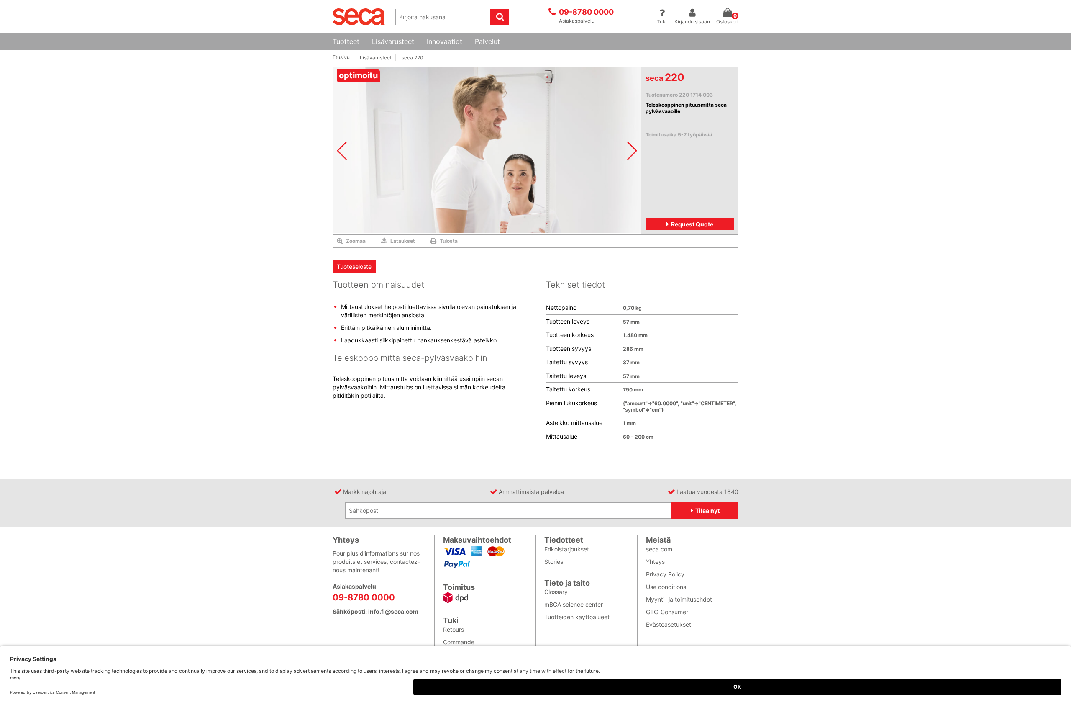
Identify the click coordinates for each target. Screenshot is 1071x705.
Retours (453, 629)
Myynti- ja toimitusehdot (679, 599)
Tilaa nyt (707, 510)
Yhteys (655, 561)
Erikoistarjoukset (566, 549)
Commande (458, 642)
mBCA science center (573, 604)
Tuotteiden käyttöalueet (577, 616)
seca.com (659, 549)
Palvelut (487, 42)
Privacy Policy (665, 574)
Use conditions (666, 586)
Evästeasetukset (668, 624)
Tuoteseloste (354, 266)
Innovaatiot (444, 42)
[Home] (359, 16)
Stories (553, 561)
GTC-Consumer (667, 611)
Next (632, 151)
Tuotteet (346, 42)
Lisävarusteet (393, 42)
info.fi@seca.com (393, 611)
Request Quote (692, 224)
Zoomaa (356, 241)
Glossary (556, 591)
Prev (342, 151)
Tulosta (449, 241)
